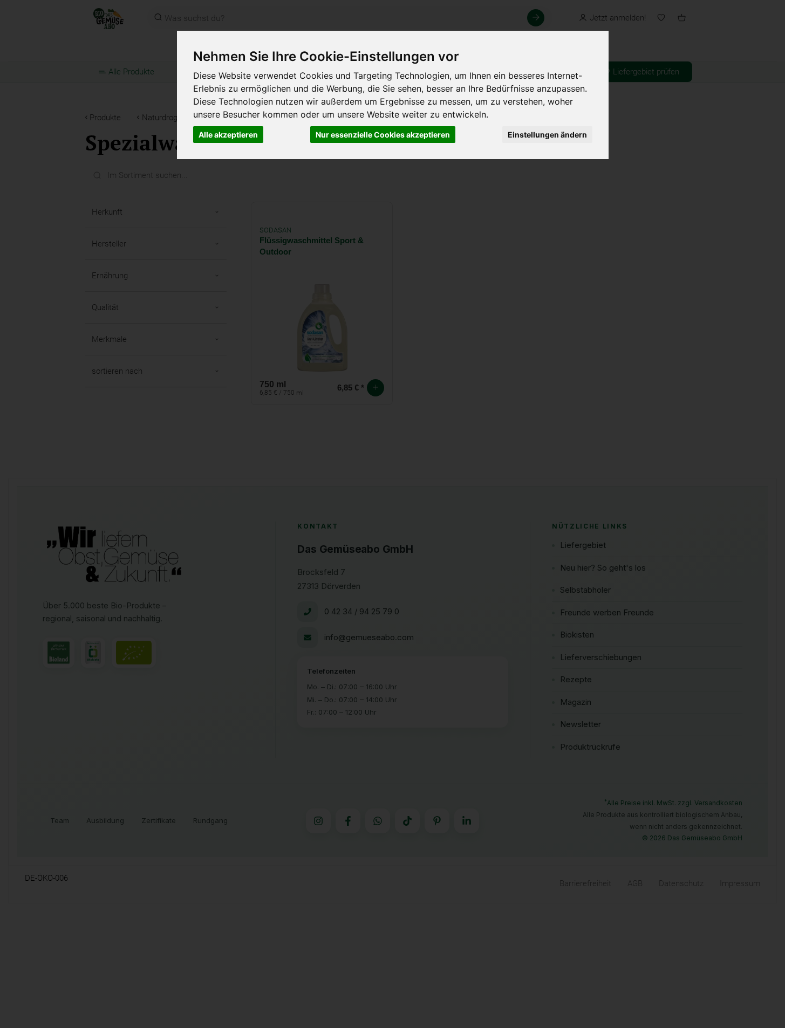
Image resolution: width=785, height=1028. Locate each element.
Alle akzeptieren (228, 134)
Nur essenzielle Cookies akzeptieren (383, 134)
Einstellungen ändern (547, 134)
